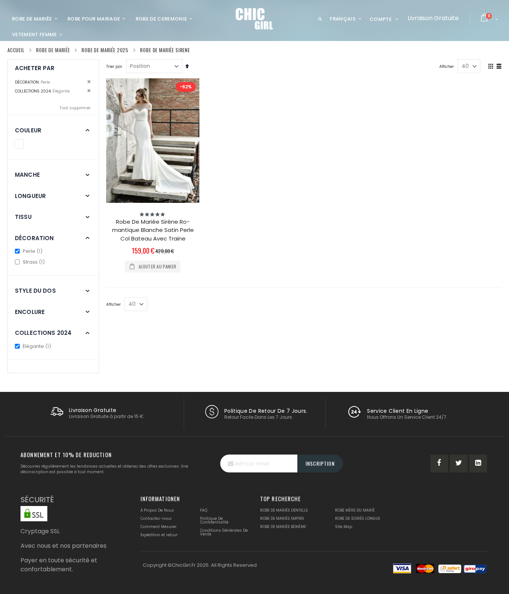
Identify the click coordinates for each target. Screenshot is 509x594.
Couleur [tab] (28, 130)
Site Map (343, 526)
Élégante (37, 346)
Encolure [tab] (30, 312)
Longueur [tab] (30, 196)
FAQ (203, 510)
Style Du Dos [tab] (35, 291)
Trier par (114, 66)
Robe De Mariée (53, 50)
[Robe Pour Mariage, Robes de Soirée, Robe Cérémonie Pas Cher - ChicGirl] (254, 18)
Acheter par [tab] (35, 68)
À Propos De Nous (157, 510)
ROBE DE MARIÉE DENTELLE (284, 510)
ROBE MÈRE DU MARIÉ (355, 510)
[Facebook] (439, 463)
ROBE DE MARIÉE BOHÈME (283, 526)
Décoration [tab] (34, 238)
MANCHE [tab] (27, 175)
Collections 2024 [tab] (43, 333)
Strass (34, 261)
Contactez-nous (156, 518)
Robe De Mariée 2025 (105, 50)
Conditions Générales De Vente (224, 532)
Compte (381, 19)
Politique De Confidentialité (214, 520)
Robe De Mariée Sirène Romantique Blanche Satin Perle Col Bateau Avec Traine (153, 230)
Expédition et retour (159, 535)
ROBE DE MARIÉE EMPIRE (282, 518)
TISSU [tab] (23, 217)
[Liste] (499, 67)
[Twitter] (459, 463)
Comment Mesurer (158, 526)
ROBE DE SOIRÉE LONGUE (357, 518)
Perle (33, 251)
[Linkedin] (478, 463)
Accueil (16, 50)
